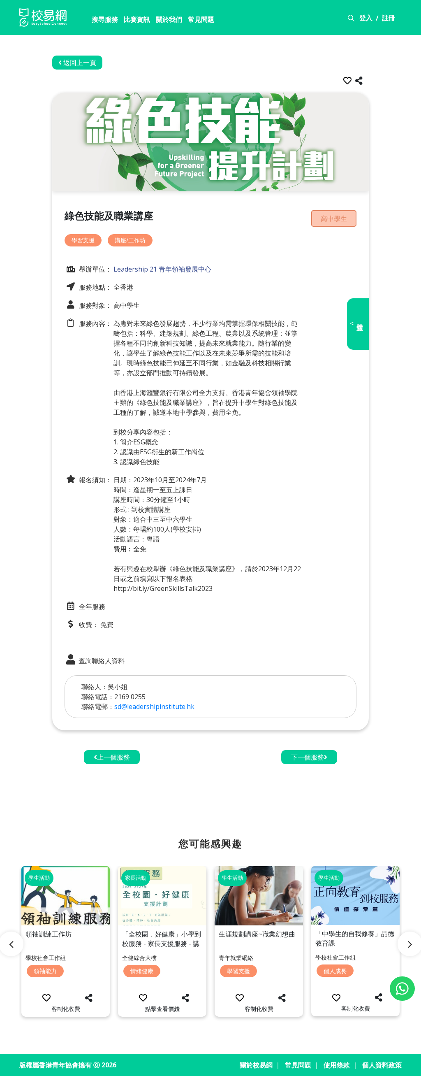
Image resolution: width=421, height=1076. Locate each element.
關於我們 (169, 19)
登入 (365, 17)
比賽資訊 (137, 19)
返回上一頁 (79, 62)
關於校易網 (256, 1064)
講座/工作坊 (130, 240)
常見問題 (201, 19)
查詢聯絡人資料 (101, 660)
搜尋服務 (105, 19)
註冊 (388, 17)
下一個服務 (307, 757)
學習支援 (83, 240)
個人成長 (335, 971)
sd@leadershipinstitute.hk (154, 706)
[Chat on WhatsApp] (402, 988)
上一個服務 (113, 757)
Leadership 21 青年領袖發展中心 (161, 269)
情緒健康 (141, 971)
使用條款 (337, 1064)
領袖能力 (45, 971)
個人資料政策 (382, 1064)
